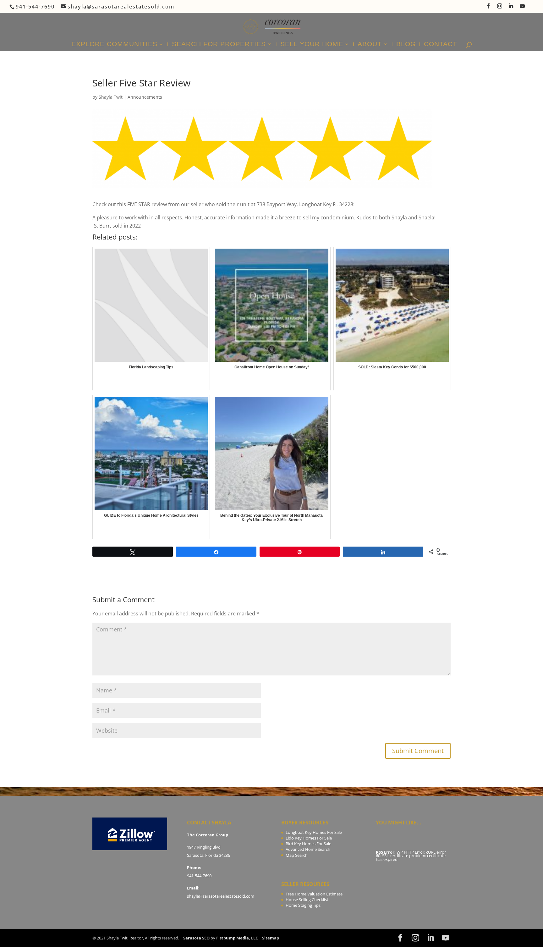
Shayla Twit (111, 97)
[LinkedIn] (511, 7)
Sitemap (270, 938)
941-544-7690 (199, 875)
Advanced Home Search (308, 849)
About (370, 44)
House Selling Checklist (307, 899)
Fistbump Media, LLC (237, 938)
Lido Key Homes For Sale (309, 838)
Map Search (297, 855)
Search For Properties (219, 44)
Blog (406, 44)
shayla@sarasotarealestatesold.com (220, 896)
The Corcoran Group (207, 835)
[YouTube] (522, 7)
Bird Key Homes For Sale (308, 843)
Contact (440, 44)
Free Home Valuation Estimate (314, 894)
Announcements (145, 97)
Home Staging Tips (303, 905)
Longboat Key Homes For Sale (314, 832)
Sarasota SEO (196, 938)
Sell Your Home (311, 44)
